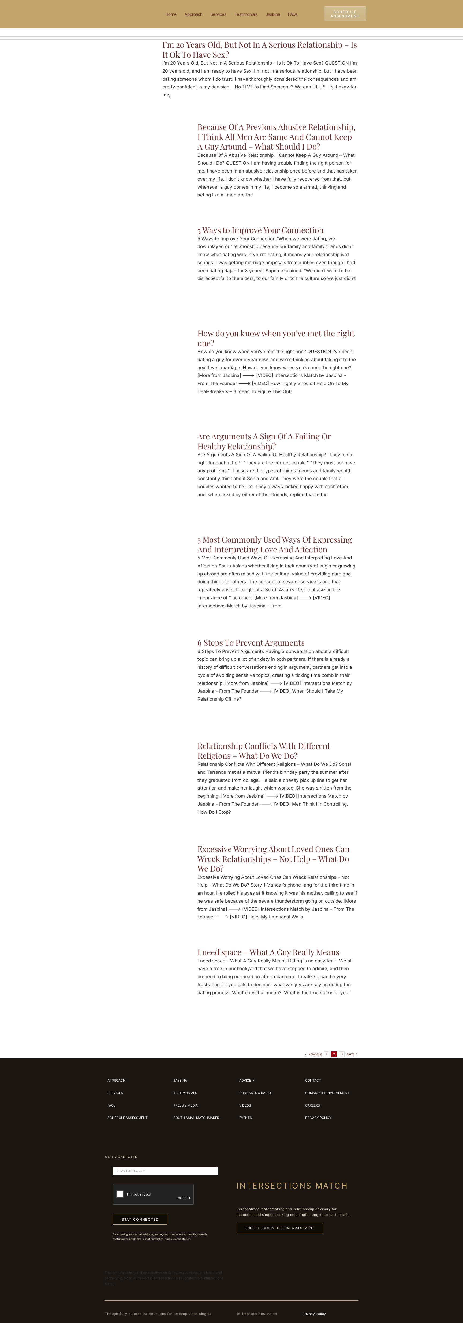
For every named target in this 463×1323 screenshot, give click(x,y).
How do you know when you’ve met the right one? (275, 338)
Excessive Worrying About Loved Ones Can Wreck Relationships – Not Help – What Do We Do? (273, 858)
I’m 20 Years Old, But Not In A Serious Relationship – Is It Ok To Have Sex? (259, 49)
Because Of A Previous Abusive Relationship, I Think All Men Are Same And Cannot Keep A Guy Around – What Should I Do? (276, 136)
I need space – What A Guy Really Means (268, 952)
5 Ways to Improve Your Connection (260, 230)
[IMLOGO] (122, 7)
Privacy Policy (314, 1314)
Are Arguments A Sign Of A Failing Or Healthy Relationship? (264, 441)
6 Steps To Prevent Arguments (251, 642)
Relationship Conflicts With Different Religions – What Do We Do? (263, 750)
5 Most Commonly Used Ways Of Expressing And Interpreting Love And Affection (274, 544)
